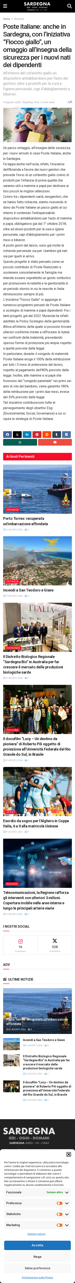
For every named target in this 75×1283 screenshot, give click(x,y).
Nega (37, 1257)
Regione (12, 884)
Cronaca (12, 510)
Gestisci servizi (36, 1234)
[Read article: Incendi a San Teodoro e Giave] (37, 560)
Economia (13, 648)
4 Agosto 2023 (12, 102)
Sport (10, 812)
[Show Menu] (5, 6)
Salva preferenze (37, 1268)
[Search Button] (69, 6)
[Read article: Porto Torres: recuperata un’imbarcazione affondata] (37, 489)
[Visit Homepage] (37, 6)
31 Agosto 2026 (13, 530)
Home (6, 19)
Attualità (19, 19)
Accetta (37, 1245)
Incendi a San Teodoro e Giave (28, 590)
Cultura (12, 730)
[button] (69, 1154)
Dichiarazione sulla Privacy (37, 1277)
